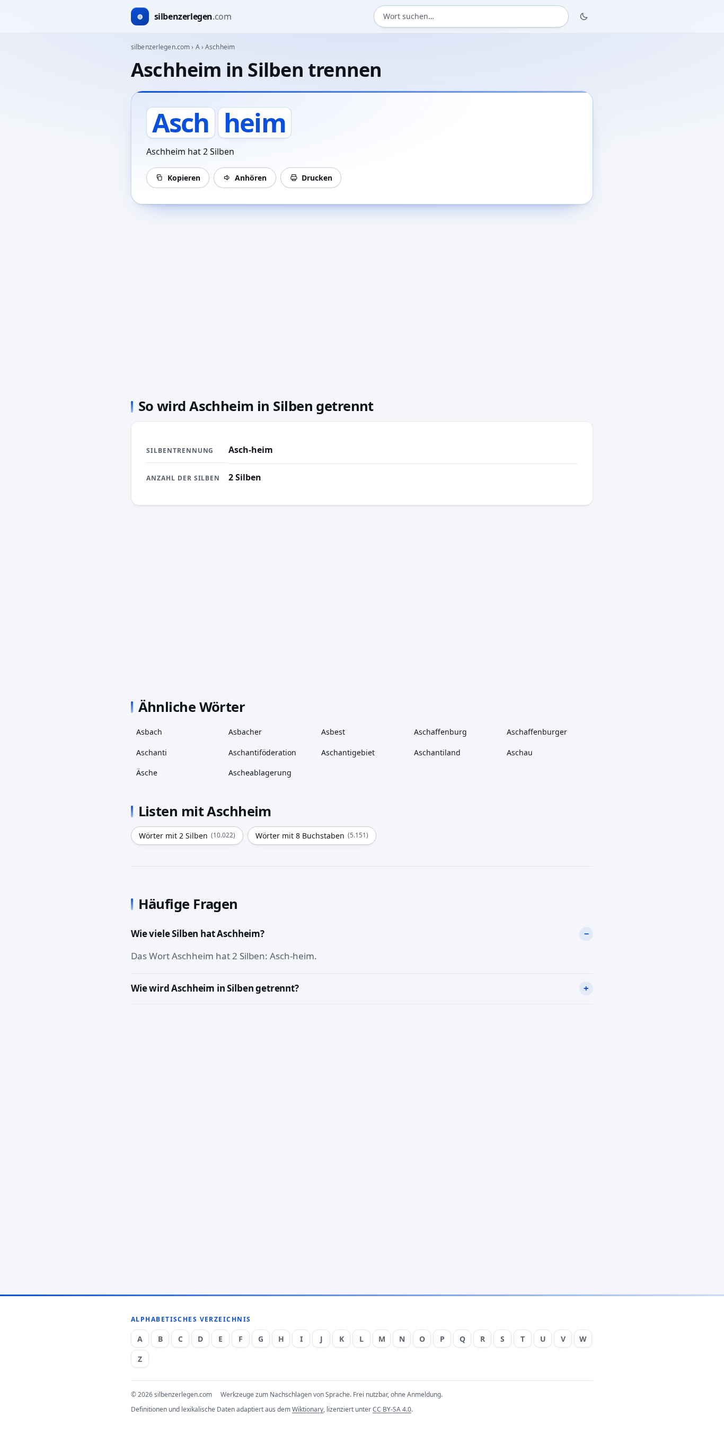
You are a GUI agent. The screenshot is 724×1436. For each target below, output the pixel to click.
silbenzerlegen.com (160, 46)
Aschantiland (437, 752)
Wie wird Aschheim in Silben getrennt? (215, 988)
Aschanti (151, 752)
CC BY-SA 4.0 (392, 1409)
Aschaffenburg (440, 732)
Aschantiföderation (262, 752)
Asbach (149, 732)
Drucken (317, 178)
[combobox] (471, 16)
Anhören (251, 178)
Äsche (146, 773)
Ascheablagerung (260, 773)
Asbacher (245, 732)
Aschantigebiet (348, 752)
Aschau (520, 752)
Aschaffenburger (537, 732)
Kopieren (183, 178)
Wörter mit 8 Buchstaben (311, 836)
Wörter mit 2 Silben (187, 836)
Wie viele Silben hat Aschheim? (197, 933)
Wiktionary (307, 1409)
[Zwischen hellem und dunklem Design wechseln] (584, 16)
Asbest (333, 732)
